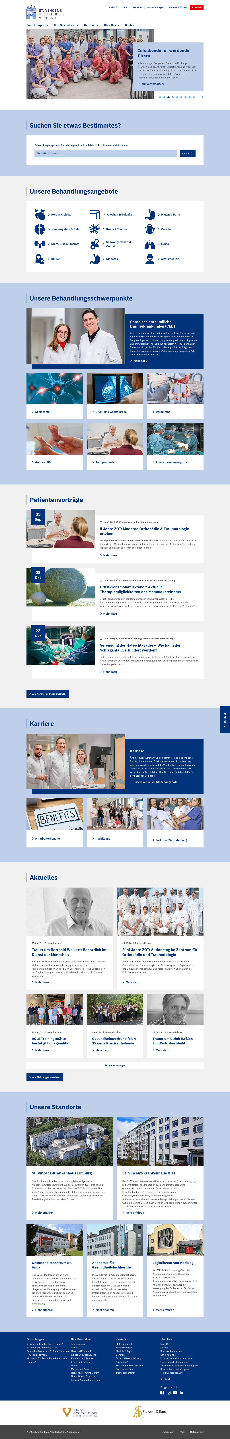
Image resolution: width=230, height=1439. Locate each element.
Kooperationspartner (171, 1351)
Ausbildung (122, 1361)
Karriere (121, 1339)
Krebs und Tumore (81, 1361)
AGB (182, 1431)
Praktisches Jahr (125, 1369)
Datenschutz (197, 1431)
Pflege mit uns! (124, 1347)
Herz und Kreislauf (81, 1351)
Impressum (168, 1431)
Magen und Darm (80, 1369)
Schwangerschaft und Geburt (86, 1379)
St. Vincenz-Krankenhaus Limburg (44, 1343)
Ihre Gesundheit (81, 1339)
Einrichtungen (35, 1339)
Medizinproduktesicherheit (174, 1361)
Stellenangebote (124, 1343)
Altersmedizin (78, 1343)
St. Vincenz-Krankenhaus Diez (42, 1347)
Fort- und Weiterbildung (128, 1358)
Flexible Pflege (124, 1351)
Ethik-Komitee (168, 1354)
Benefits (120, 1354)
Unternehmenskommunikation (176, 1358)
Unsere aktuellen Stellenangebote (156, 782)
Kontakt (165, 1379)
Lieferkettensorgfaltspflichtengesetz (180, 1365)
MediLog (31, 1361)
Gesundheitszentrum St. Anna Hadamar (47, 1351)
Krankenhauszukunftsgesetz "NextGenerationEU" (175, 1371)
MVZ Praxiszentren (36, 1354)
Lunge (74, 1365)
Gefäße (75, 1347)
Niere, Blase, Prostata (83, 1376)
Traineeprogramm (125, 1372)
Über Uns (166, 1339)
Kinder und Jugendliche (83, 1354)
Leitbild (164, 1347)
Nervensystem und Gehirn (85, 1372)
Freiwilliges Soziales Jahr (129, 1365)
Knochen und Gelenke (82, 1358)
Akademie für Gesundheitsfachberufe (46, 1358)
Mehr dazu (140, 361)
